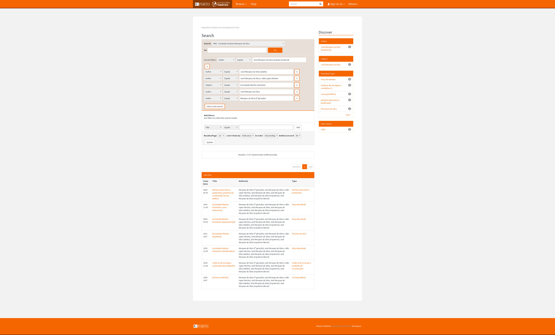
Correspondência (299, 277)
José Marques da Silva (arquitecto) (330, 48)
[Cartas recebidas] (220, 277)
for (205, 50)
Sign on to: (336, 4)
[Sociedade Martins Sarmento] (220, 235)
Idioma (352, 4)
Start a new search (215, 106)
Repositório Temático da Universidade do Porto (220, 27)
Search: (207, 43)
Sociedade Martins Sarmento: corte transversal (220, 207)
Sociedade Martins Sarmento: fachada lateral (223, 249)
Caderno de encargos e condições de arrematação (301, 266)
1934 (323, 129)
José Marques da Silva (330, 64)
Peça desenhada (299, 204)
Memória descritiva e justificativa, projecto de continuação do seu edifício (223, 194)
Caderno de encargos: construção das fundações (223, 264)
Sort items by (233, 135)
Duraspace (356, 326)
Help (253, 4)
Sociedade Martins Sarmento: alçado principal (223, 220)
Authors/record (286, 135)
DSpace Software (323, 326)
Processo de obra (299, 233)
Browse (240, 4)
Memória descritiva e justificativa (300, 191)
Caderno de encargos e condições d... (331, 86)
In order (259, 135)
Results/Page (210, 135)
